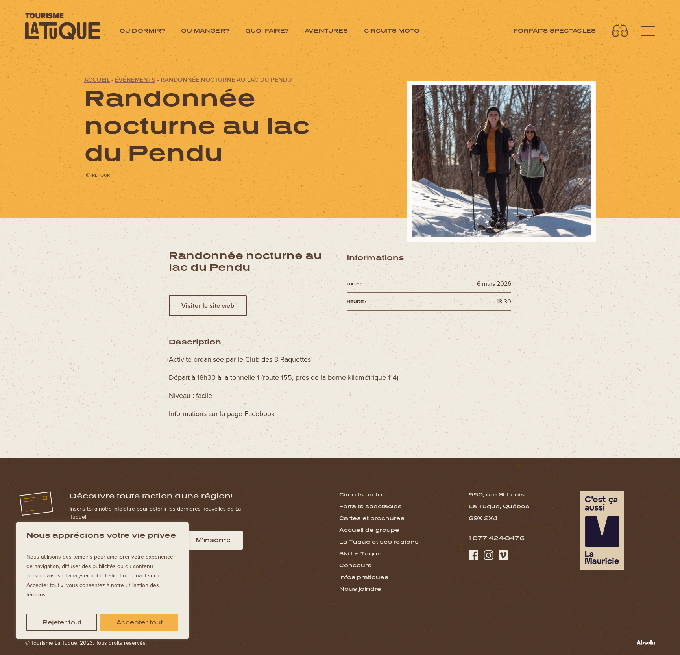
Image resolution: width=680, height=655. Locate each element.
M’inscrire (213, 540)
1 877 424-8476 (497, 538)
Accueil (97, 79)
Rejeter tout (61, 622)
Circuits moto (392, 30)
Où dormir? (142, 30)
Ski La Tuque (360, 553)
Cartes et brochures (372, 518)
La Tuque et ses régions (379, 541)
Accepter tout (139, 622)
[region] (102, 580)
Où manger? (205, 30)
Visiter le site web (207, 305)
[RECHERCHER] (620, 30)
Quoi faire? (267, 30)
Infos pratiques (363, 577)
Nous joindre (360, 589)
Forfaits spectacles (555, 30)
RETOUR (101, 175)
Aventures (326, 30)
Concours (355, 565)
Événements (135, 79)
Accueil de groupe (369, 530)
